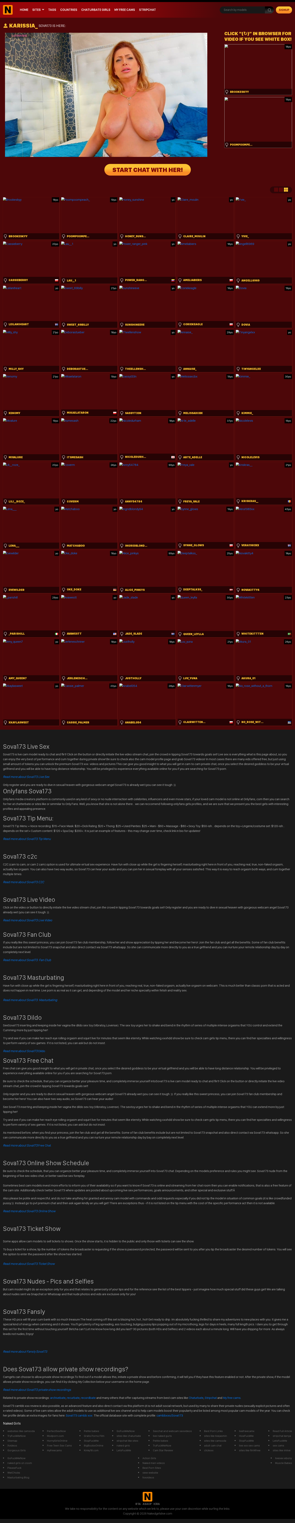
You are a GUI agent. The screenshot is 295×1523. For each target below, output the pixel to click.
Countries (68, 10)
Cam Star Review (163, 1450)
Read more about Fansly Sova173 (25, 1351)
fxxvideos (148, 1477)
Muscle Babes (283, 1463)
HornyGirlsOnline (57, 1440)
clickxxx (209, 1450)
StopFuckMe (91, 1440)
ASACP (147, 1504)
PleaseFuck (14, 1467)
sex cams (278, 1445)
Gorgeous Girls (16, 1450)
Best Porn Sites (151, 1467)
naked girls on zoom (19, 1463)
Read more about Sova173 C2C (23, 882)
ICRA (157, 1504)
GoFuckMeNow (126, 1431)
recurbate (73, 1398)
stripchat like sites (127, 1440)
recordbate (88, 1398)
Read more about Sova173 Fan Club (27, 960)
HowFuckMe (246, 1435)
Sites (36, 10)
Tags (52, 10)
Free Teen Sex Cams (59, 1445)
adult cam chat (213, 1445)
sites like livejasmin (215, 1435)
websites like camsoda (21, 1431)
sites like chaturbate (129, 1435)
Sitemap (12, 1440)
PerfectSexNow (56, 1431)
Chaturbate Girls (95, 10)
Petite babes (91, 1431)
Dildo (24, 1051)
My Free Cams (124, 10)
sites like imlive (282, 1450)
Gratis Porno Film (94, 1435)
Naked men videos (153, 1463)
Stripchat (147, 10)
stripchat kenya (282, 1435)
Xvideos (12, 1445)
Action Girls (149, 1458)
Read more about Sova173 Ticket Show (29, 1264)
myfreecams (54, 1450)
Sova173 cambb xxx (79, 1415)
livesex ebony (283, 1458)
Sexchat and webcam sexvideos (172, 1431)
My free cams (232, 1398)
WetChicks (13, 1472)
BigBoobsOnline (93, 1445)
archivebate (58, 1398)
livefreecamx (246, 1431)
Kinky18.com (91, 1450)
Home (24, 10)
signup (284, 10)
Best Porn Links (213, 1431)
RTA (138, 1504)
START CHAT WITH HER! (147, 170)
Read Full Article (282, 1431)
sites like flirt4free (249, 1450)
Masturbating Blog (18, 1477)
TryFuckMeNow (16, 1435)
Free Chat (27, 1145)
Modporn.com (55, 1435)
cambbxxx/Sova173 (170, 1415)
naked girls (123, 1445)
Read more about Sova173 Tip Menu (27, 839)
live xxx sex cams (249, 1445)
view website (150, 1472)
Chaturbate (196, 1398)
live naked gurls (162, 1435)
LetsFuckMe (124, 1450)
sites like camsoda (215, 1440)
